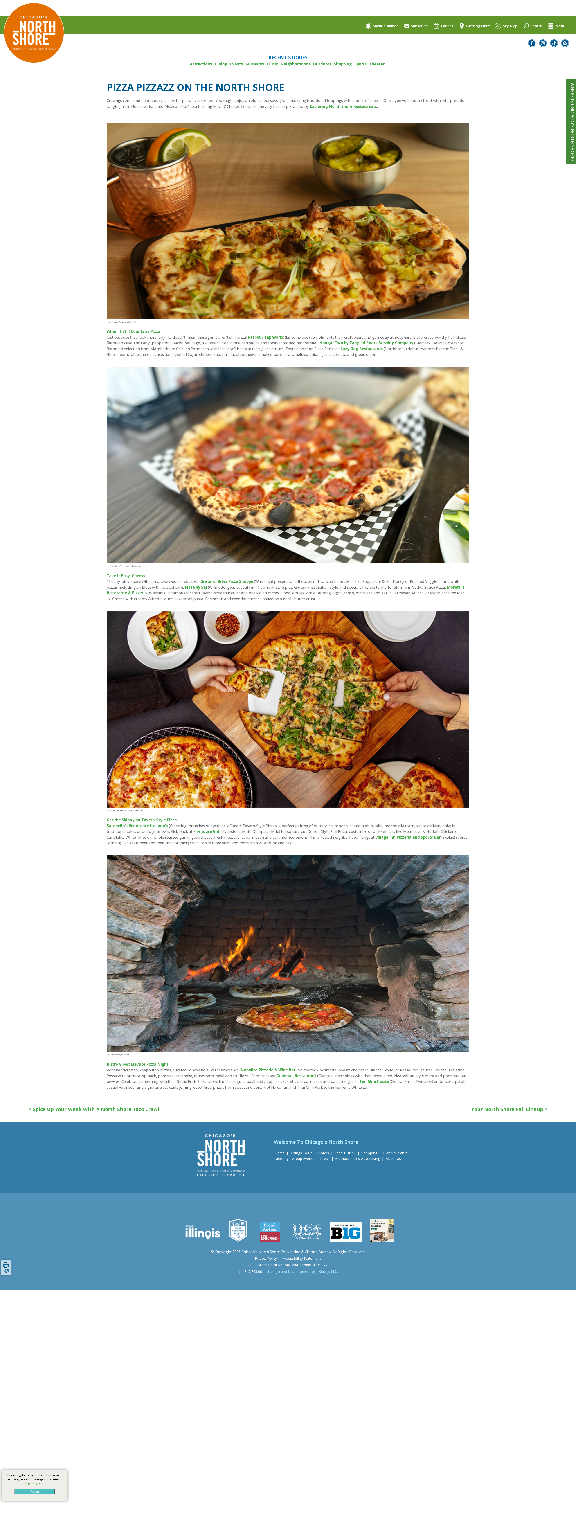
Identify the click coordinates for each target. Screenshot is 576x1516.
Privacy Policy (266, 1258)
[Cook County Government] (238, 1240)
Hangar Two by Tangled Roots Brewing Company (366, 342)
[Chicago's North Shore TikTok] (554, 45)
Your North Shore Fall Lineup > (509, 1109)
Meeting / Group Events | (296, 1158)
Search (536, 26)
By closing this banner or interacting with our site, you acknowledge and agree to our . (34, 1479)
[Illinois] (202, 1240)
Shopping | (371, 1153)
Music (272, 64)
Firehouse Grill (206, 831)
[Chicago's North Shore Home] (32, 75)
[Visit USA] (307, 1240)
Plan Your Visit (395, 1153)
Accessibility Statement (302, 1258)
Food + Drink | (347, 1153)
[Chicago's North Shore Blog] (565, 45)
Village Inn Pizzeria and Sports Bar (408, 837)
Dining (221, 64)
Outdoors (322, 64)
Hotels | (325, 1153)
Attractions (201, 64)
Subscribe (419, 26)
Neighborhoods (295, 64)
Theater (377, 64)
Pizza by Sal (196, 587)
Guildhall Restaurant (296, 1075)
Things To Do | (303, 1153)
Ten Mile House (374, 1081)
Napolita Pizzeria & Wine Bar (268, 1069)
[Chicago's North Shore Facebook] (532, 45)
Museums (254, 64)
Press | (326, 1158)
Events (446, 26)
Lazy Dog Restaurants (361, 348)
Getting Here (477, 26)
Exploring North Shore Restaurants (343, 106)
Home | (281, 1153)
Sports (360, 64)
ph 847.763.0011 (252, 1271)
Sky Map (510, 26)
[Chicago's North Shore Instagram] (543, 45)
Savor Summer (385, 26)
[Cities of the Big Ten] (346, 1240)
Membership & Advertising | (359, 1158)
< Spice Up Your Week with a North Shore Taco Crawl (94, 1109)
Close (34, 1491)
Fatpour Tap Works (266, 337)
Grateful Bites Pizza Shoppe (226, 581)
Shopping (343, 64)
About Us (393, 1158)
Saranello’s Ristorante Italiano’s (137, 825)
